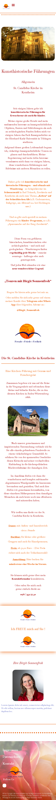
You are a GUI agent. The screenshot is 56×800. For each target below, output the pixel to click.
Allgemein (28, 82)
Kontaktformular (21, 578)
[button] (13, 5)
